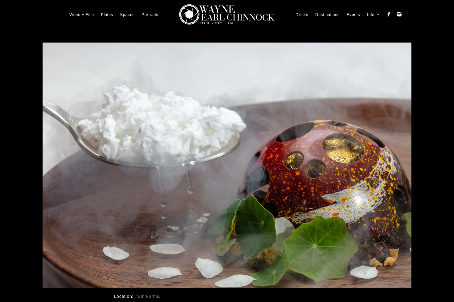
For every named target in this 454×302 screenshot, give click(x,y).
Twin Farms (147, 296)
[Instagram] (399, 14)
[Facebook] (389, 14)
